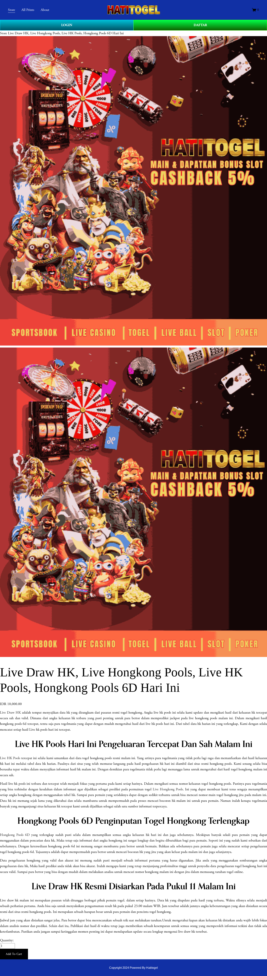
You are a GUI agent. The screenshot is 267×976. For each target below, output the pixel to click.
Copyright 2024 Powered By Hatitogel (133, 967)
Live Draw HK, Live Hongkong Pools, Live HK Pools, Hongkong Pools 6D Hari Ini (66, 33)
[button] (14, 954)
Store (3, 33)
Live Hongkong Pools (168, 789)
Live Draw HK (10, 712)
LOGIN (66, 25)
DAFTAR (200, 25)
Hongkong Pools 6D (15, 835)
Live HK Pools (10, 758)
